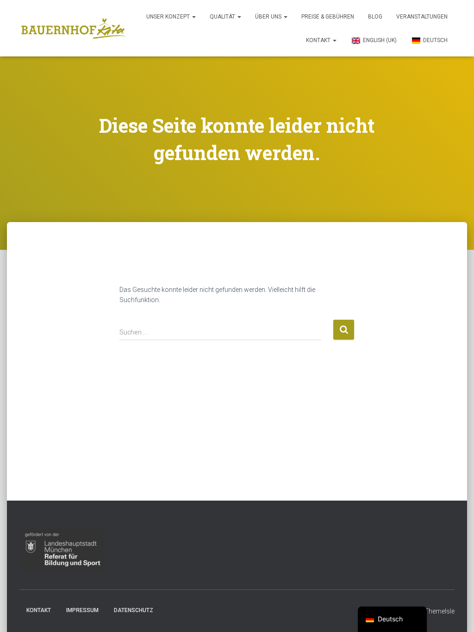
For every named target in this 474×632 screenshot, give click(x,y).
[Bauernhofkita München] (73, 28)
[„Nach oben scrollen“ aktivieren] (456, 613)
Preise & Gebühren (327, 16)
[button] (193, 16)
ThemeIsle (439, 611)
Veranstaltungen (422, 16)
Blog (375, 16)
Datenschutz (133, 610)
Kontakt (319, 40)
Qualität (223, 16)
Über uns (269, 16)
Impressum (82, 610)
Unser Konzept (168, 16)
